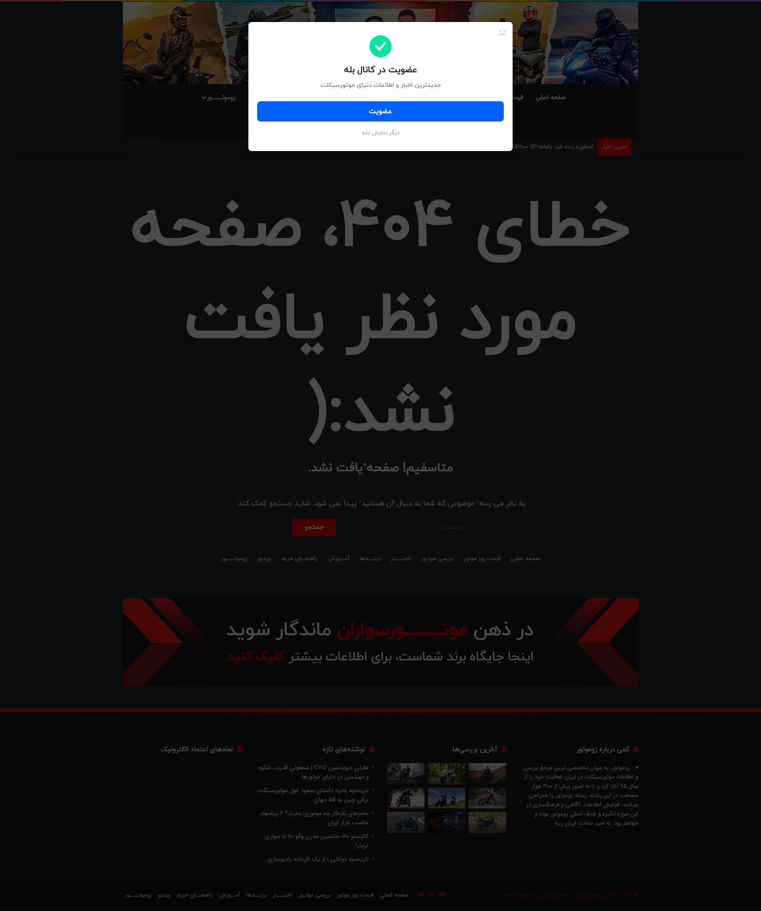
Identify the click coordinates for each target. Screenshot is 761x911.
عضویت (380, 111)
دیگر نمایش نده (380, 133)
